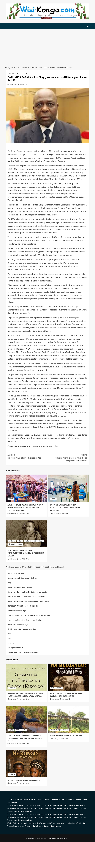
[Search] (87, 26)
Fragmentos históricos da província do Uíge (25, 620)
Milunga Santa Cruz (15, 648)
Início (10, 638)
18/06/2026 (22, 559)
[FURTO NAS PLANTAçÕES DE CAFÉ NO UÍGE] (68, 719)
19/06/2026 (65, 513)
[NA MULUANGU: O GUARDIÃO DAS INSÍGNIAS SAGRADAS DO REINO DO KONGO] (68, 677)
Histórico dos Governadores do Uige (22, 629)
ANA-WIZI (11, 74)
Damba (19, 74)
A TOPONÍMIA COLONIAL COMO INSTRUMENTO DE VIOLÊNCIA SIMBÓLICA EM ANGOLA (26, 553)
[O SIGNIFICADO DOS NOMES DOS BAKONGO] (26, 763)
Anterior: (24, 456)
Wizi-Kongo (13, 84)
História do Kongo (37, 541)
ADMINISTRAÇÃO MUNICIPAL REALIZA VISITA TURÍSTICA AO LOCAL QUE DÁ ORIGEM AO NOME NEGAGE (25, 738)
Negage (11, 730)
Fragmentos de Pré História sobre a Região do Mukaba (29, 615)
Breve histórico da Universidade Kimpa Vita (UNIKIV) (28, 601)
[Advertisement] (47, 46)
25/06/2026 (22, 783)
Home (10, 634)
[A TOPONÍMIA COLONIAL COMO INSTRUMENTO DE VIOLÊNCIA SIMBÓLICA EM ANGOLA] (26, 533)
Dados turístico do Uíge (17, 610)
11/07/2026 (65, 699)
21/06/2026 (22, 513)
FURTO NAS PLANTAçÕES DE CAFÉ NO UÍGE (66, 736)
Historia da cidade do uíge (18, 624)
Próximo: (71, 458)
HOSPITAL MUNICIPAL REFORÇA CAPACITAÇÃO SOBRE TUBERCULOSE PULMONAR (65, 508)
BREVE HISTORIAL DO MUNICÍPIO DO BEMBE (26, 597)
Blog (9, 583)
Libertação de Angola (15, 544)
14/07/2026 (22, 699)
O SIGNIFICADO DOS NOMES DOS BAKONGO (24, 780)
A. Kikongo (12, 541)
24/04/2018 (23, 84)
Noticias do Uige (21, 730)
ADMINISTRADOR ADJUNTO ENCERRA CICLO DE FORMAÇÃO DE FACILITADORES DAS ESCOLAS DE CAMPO (25, 508)
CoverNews (51, 838)
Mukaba (65, 730)
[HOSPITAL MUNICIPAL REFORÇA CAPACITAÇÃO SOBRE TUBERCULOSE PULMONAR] (68, 488)
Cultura (20, 541)
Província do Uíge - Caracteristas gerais (23, 652)
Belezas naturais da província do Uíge (22, 578)
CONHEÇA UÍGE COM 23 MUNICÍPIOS (23, 606)
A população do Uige (16, 573)
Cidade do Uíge (56, 730)
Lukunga (11, 643)
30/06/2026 (22, 744)
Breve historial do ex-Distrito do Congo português (27, 592)
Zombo (26, 74)
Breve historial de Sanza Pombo (20, 587)
